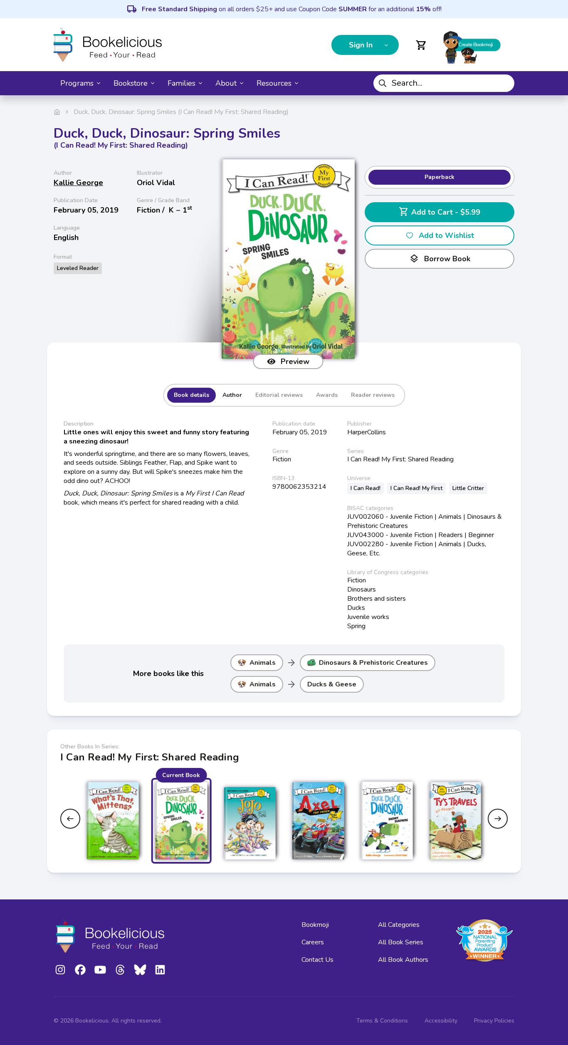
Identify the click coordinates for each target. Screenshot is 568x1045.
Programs (77, 83)
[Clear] (504, 83)
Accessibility (441, 1021)
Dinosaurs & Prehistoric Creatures (373, 662)
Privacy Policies (494, 1021)
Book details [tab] (191, 395)
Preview (295, 361)
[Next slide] (498, 819)
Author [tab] (232, 395)
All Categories (399, 924)
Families (181, 83)
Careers (312, 942)
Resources (274, 83)
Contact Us (317, 959)
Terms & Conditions (382, 1021)
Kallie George (78, 183)
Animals (262, 662)
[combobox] (443, 83)
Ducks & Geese (331, 684)
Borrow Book (439, 259)
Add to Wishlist (446, 235)
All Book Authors (403, 959)
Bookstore (131, 83)
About (226, 83)
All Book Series (400, 942)
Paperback (439, 177)
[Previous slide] (70, 819)
